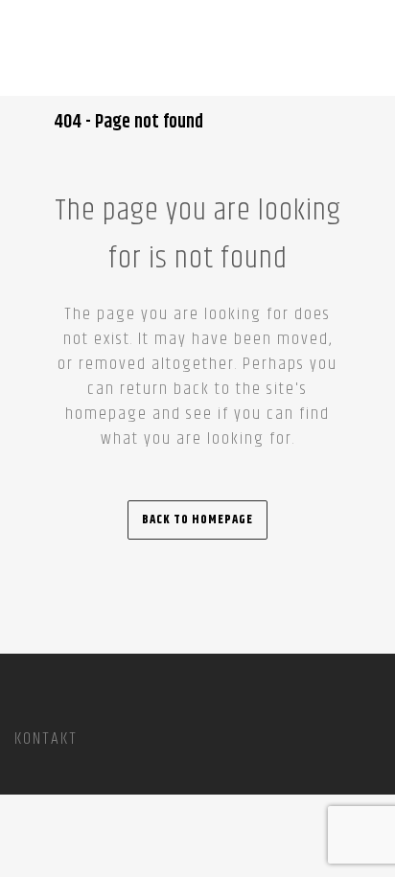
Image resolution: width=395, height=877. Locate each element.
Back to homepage (197, 519)
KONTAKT (46, 739)
